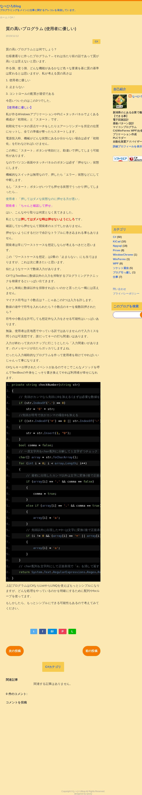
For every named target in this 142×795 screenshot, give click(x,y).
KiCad (117, 241)
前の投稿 (91, 651)
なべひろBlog (10, 6)
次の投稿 (15, 651)
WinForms (119, 259)
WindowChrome (123, 254)
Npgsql (117, 245)
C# (96, 41)
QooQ (89, 794)
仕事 (115, 276)
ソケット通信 (121, 268)
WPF (116, 263)
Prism (116, 250)
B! (52, 631)
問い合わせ (119, 288)
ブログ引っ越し (122, 272)
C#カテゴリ (53, 667)
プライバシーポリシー (126, 293)
